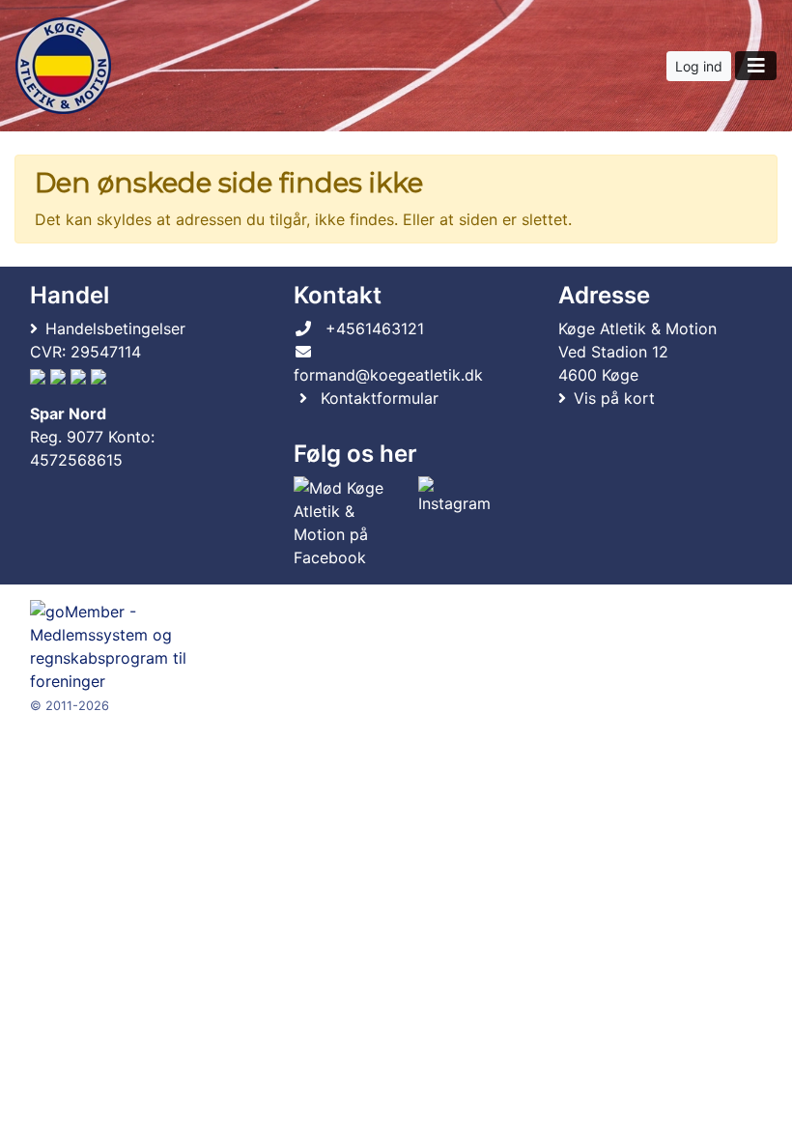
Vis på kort (614, 398)
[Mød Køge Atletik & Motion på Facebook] (352, 522)
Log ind (698, 66)
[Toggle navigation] (756, 65)
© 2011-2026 (69, 705)
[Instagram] (454, 522)
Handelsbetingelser (115, 328)
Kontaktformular (379, 398)
